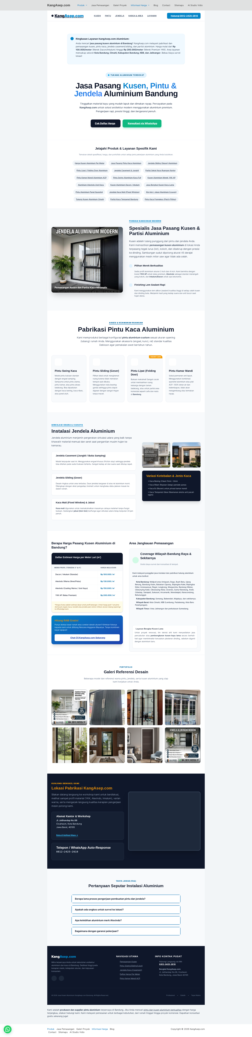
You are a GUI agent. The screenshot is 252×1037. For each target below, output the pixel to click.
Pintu (108, 16)
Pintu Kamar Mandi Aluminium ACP (92, 177)
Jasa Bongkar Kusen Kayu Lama (160, 185)
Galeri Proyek (120, 5)
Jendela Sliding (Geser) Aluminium (162, 163)
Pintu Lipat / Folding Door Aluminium (92, 170)
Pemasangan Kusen (128, 961)
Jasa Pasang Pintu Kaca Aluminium (126, 163)
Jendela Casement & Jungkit (126, 170)
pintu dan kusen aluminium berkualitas (163, 1010)
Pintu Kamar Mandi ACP (130, 978)
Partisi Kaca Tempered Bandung (124, 199)
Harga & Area (135, 16)
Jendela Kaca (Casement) (131, 970)
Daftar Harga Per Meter (130, 974)
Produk (81, 5)
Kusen (97, 16)
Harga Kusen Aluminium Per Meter (89, 163)
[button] (86, 5)
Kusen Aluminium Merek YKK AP (161, 177)
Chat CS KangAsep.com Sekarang (87, 637)
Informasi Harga (139, 5)
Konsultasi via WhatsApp (142, 123)
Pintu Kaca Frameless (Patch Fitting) (160, 199)
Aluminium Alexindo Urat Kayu (91, 185)
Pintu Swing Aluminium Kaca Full (127, 177)
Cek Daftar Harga (105, 123)
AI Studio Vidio (195, 5)
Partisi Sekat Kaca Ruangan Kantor (160, 170)
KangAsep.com (58, 5)
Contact (166, 5)
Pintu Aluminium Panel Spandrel (89, 192)
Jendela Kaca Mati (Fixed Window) (124, 192)
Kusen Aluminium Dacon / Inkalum (125, 185)
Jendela (119, 16)
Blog (156, 5)
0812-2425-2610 (167, 964)
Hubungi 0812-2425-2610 (184, 15)
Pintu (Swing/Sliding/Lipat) (131, 966)
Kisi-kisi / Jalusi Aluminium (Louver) (161, 192)
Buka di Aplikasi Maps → (67, 835)
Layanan (152, 16)
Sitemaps (179, 5)
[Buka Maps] (61, 978)
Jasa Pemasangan (100, 5)
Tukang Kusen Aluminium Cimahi (90, 199)
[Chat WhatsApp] (54, 978)
